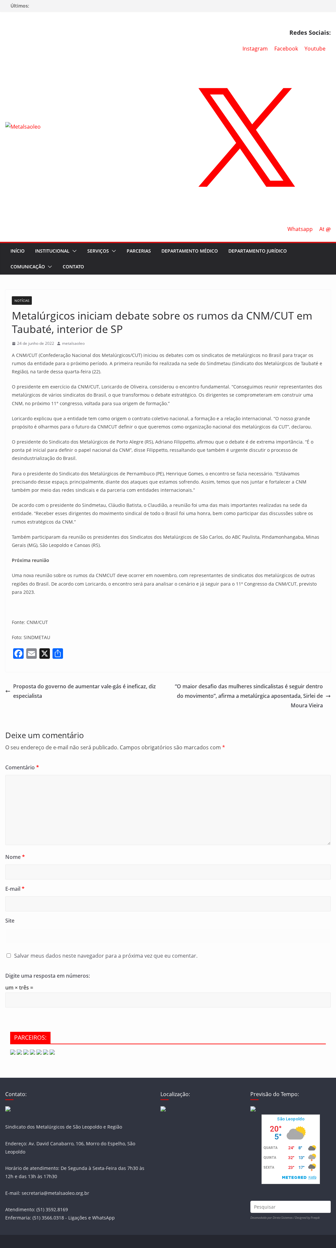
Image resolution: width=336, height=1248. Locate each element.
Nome (15, 857)
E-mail (15, 888)
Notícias (21, 300)
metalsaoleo (73, 343)
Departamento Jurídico (257, 251)
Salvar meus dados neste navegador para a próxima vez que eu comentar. (106, 955)
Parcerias (139, 251)
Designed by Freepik (307, 1218)
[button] (73, 251)
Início (17, 251)
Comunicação (27, 266)
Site (9, 920)
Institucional (52, 251)
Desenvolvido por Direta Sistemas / (272, 1218)
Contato (73, 266)
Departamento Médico (189, 251)
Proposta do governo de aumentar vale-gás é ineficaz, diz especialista (84, 691)
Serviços (98, 251)
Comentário (22, 767)
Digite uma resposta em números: (47, 975)
